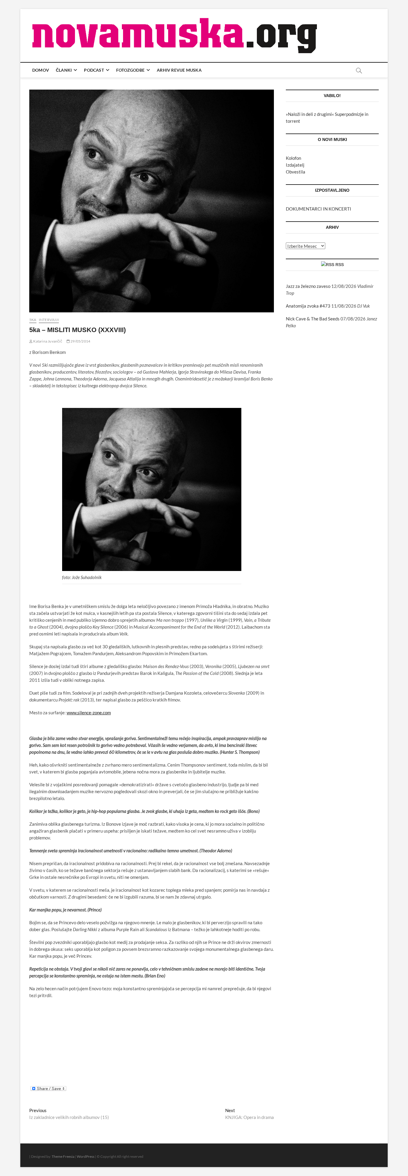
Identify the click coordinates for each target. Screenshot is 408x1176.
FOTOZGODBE (130, 70)
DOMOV (40, 70)
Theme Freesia (63, 1156)
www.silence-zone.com (89, 712)
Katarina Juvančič (47, 341)
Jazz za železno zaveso (308, 286)
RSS (339, 264)
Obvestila (295, 171)
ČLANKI (64, 70)
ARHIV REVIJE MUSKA (179, 70)
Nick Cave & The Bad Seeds (313, 318)
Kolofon (293, 158)
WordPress (85, 1156)
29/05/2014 (80, 341)
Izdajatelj (295, 165)
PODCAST (94, 70)
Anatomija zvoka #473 (308, 305)
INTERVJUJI (49, 319)
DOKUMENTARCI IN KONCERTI (318, 208)
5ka (32, 319)
